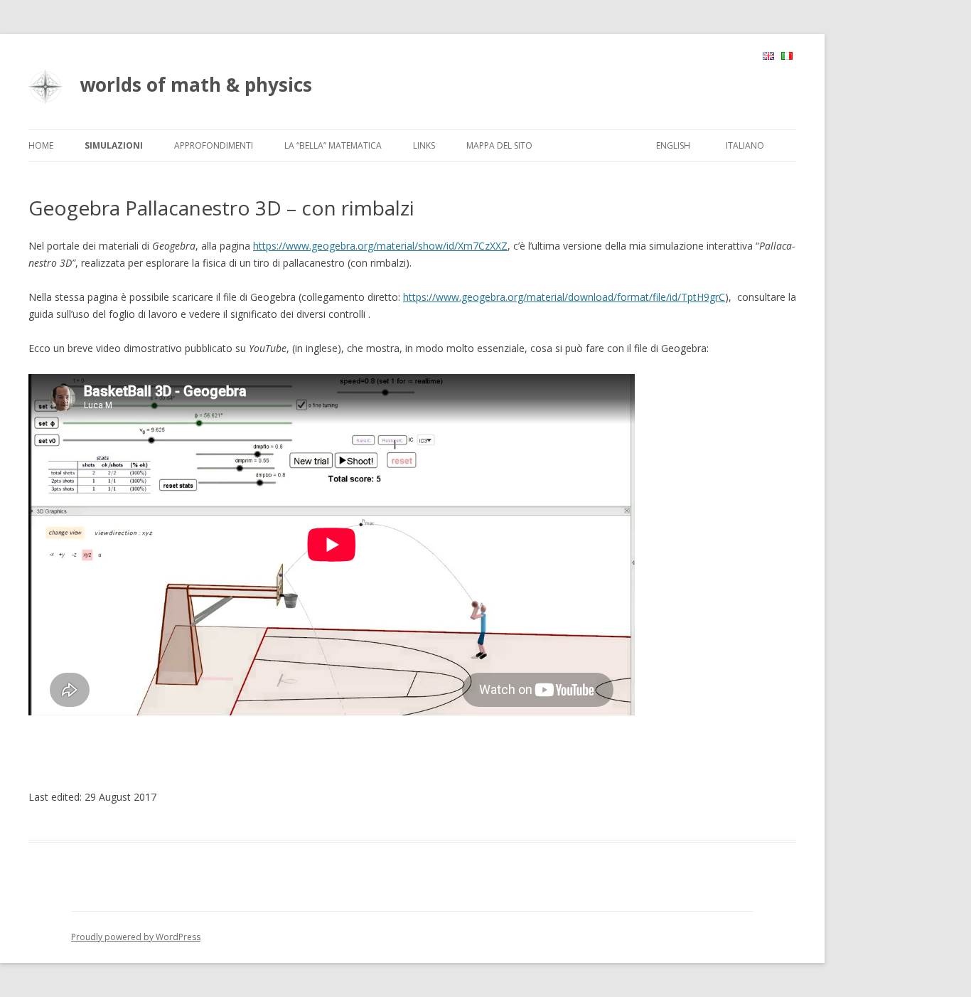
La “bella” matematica (333, 145)
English (673, 145)
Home (40, 145)
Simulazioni (114, 145)
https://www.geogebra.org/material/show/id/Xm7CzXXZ (380, 245)
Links (424, 145)
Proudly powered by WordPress (135, 937)
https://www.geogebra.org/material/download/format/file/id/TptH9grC (564, 297)
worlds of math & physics (196, 84)
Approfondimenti (213, 145)
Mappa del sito (499, 145)
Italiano (745, 145)
